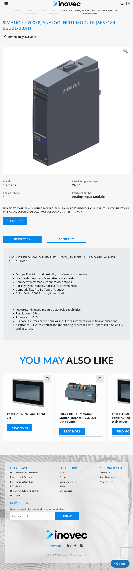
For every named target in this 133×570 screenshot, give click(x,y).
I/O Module (53, 12)
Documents (66, 239)
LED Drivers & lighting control (24, 490)
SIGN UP (67, 515)
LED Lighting (16, 495)
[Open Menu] (6, 3)
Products (64, 477)
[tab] (22, 239)
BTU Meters (16, 486)
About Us (64, 486)
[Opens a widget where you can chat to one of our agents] (120, 564)
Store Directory (107, 477)
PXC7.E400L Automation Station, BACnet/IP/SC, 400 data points (77, 417)
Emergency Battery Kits (21, 481)
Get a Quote (15, 221)
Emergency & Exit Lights (21, 477)
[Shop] (128, 4)
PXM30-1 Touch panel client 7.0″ (26, 416)
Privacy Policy (106, 481)
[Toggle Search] (122, 4)
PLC (44, 10)
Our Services (66, 490)
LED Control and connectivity (24, 472)
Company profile (68, 481)
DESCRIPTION (22, 239)
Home (17, 10)
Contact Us (105, 472)
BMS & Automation (31, 12)
